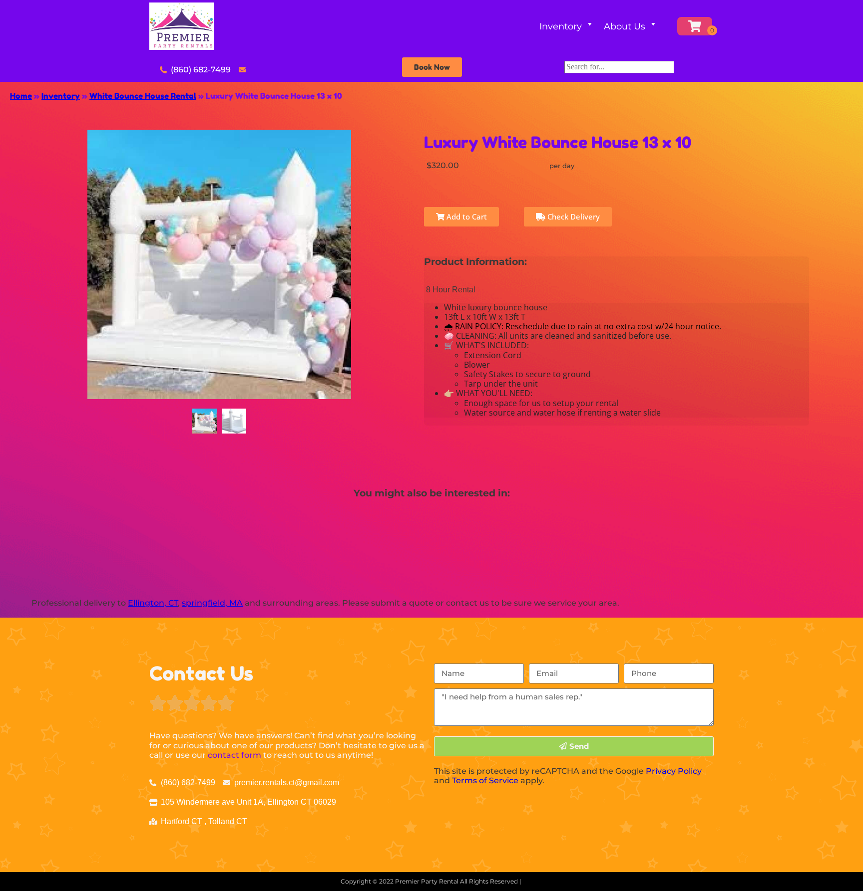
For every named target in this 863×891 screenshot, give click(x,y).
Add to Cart (465, 217)
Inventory (560, 26)
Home (21, 96)
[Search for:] (619, 66)
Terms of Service (485, 780)
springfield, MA (212, 603)
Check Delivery (572, 217)
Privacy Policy (674, 771)
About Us (624, 26)
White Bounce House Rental (142, 96)
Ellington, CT (153, 603)
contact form (234, 755)
